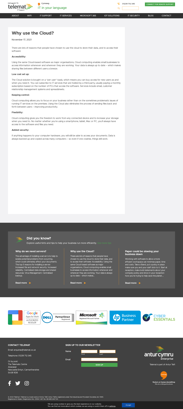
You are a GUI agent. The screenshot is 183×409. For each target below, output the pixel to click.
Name (69, 351)
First (83, 354)
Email (68, 360)
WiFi (29, 16)
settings (112, 406)
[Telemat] (20, 7)
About (15, 16)
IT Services (66, 16)
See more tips (104, 243)
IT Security (134, 16)
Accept (128, 405)
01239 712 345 (128, 4)
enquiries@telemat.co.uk (25, 350)
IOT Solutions (112, 16)
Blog (150, 16)
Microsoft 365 (88, 16)
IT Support (46, 16)
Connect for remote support (160, 4)
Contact (166, 16)
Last (101, 354)
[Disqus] (66, 178)
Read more (21, 283)
